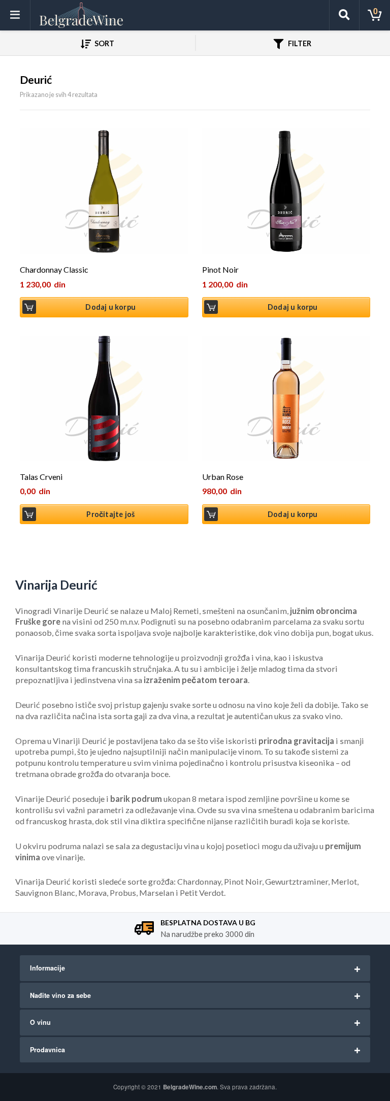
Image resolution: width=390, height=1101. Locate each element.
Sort (103, 43)
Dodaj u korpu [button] (110, 307)
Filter (298, 43)
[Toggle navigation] (15, 15)
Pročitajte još (110, 514)
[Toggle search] (344, 15)
